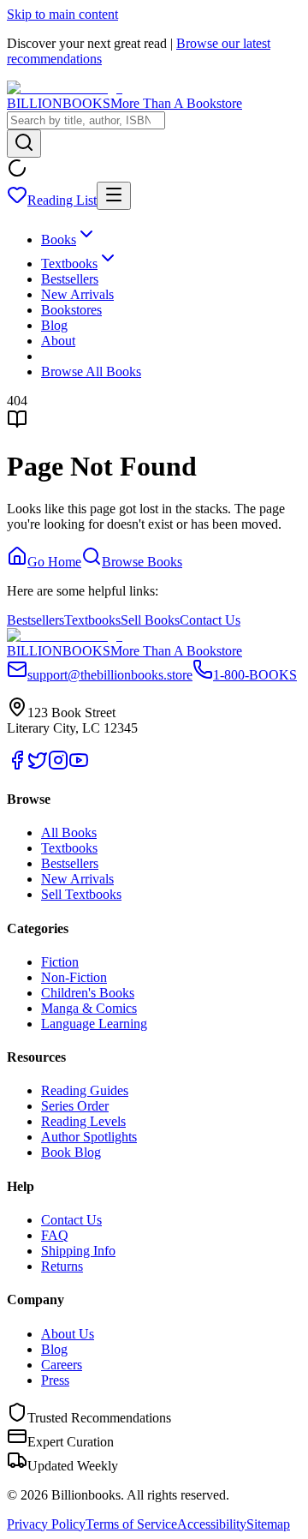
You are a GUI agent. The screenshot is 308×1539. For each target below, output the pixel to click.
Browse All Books (91, 371)
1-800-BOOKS (255, 675)
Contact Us (210, 620)
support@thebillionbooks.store (109, 675)
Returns (62, 1266)
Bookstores (71, 309)
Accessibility (211, 1524)
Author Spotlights (89, 1136)
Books (58, 239)
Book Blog (71, 1152)
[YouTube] (78, 765)
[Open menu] (114, 196)
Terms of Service (131, 1524)
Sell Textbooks (81, 894)
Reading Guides (84, 1090)
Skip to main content (62, 14)
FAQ (54, 1235)
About (58, 340)
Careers (61, 1364)
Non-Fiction (74, 977)
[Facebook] (17, 765)
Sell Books (150, 620)
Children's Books (87, 992)
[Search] (24, 143)
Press (55, 1380)
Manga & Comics (89, 1008)
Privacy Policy (46, 1524)
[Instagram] (58, 765)
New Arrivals (77, 294)
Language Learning (94, 1023)
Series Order (75, 1106)
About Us (67, 1333)
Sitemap (268, 1524)
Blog (54, 325)
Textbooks (69, 263)
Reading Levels (83, 1121)
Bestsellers (69, 279)
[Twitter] (37, 765)
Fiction (60, 962)
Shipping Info (78, 1250)
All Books (69, 832)
